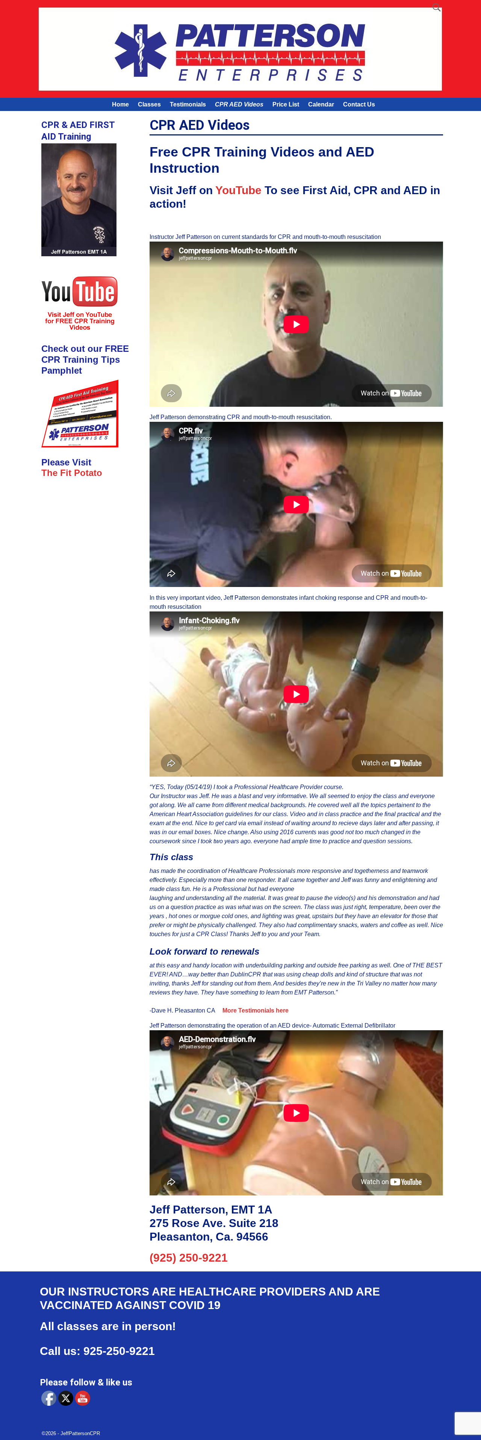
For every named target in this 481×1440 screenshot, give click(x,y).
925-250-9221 (119, 1351)
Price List (285, 104)
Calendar (321, 104)
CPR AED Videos (239, 104)
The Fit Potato (71, 473)
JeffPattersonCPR (80, 1433)
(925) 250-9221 (189, 1257)
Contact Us (359, 104)
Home (120, 104)
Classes (149, 104)
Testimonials (188, 104)
